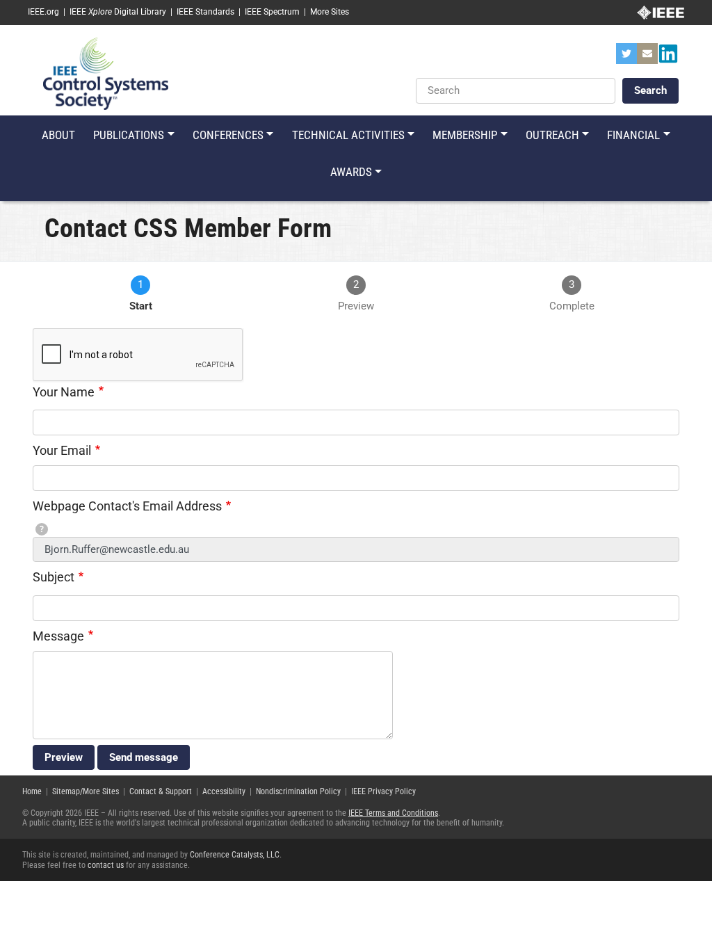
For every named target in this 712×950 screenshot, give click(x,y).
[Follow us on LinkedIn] (668, 57)
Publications (128, 135)
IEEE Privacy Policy (383, 791)
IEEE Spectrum (272, 12)
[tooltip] (41, 529)
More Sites (329, 12)
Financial (633, 135)
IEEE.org (43, 12)
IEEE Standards (205, 12)
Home (32, 791)
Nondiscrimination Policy (298, 791)
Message (58, 636)
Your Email (62, 450)
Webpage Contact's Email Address (127, 506)
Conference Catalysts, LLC (235, 855)
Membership (464, 135)
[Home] (105, 73)
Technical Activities (348, 135)
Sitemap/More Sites (85, 791)
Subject (53, 577)
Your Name (64, 392)
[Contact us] (647, 57)
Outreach (552, 135)
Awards (351, 172)
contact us (106, 865)
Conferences (228, 135)
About (58, 135)
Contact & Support (160, 791)
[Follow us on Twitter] (626, 57)
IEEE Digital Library (118, 12)
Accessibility (223, 791)
